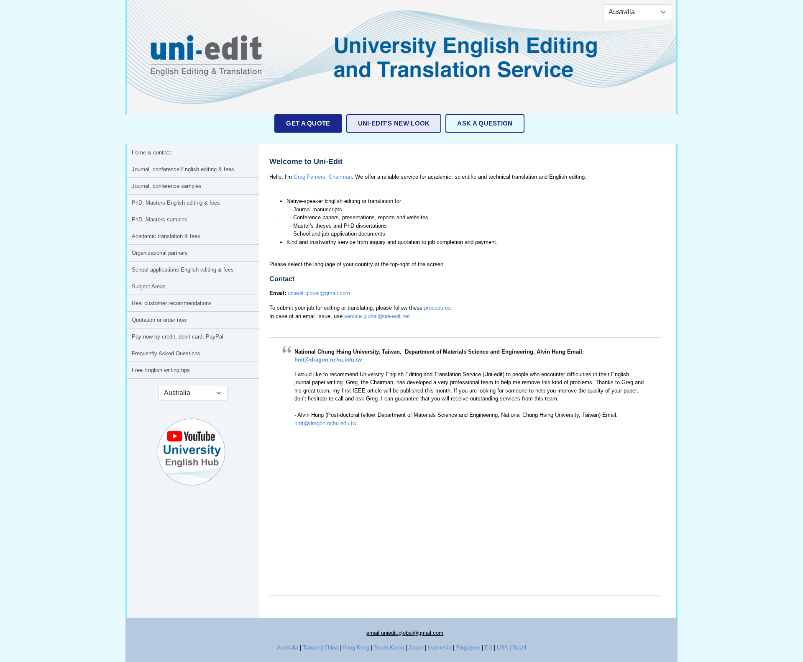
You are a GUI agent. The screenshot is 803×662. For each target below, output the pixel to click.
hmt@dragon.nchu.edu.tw (328, 360)
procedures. (438, 308)
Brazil (519, 647)
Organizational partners (160, 253)
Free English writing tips (161, 370)
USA (502, 647)
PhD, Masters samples (159, 219)
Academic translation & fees (166, 236)
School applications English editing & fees (183, 270)
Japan (416, 647)
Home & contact (151, 152)
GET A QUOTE (308, 123)
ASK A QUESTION (484, 123)
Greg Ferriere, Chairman (323, 177)
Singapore (468, 647)
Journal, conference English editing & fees (183, 169)
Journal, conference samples (167, 186)
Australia (287, 647)
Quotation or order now (159, 320)
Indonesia (439, 647)
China (331, 647)
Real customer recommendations (172, 303)
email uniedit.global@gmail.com (404, 633)
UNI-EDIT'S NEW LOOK (394, 123)
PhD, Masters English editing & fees (176, 203)
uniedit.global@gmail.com (319, 293)
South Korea (389, 647)
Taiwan (311, 647)
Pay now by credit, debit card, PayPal (177, 337)
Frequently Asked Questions (166, 353)
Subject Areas (149, 286)
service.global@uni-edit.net (377, 316)
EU (488, 647)
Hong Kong (356, 647)
